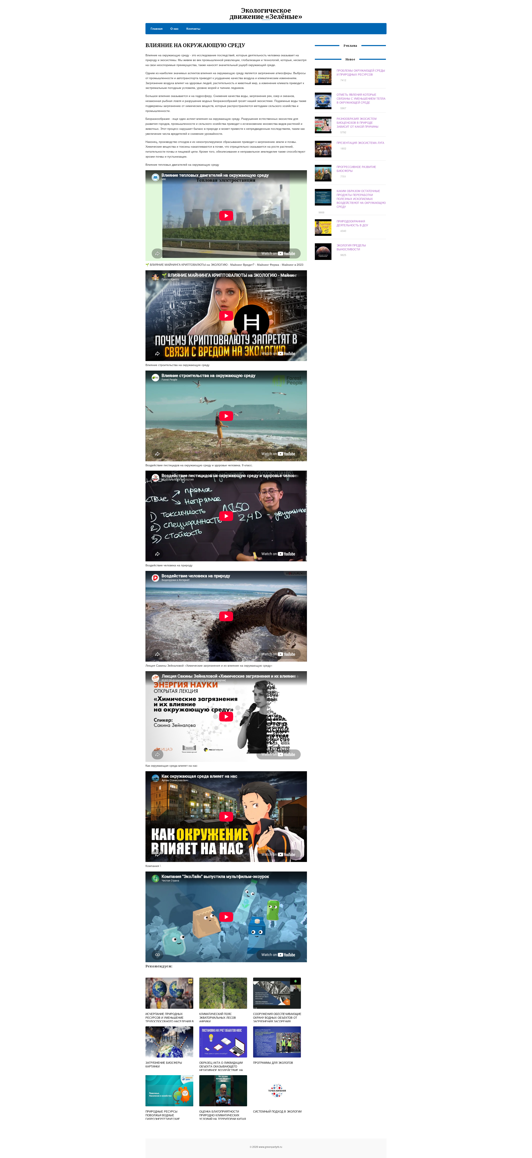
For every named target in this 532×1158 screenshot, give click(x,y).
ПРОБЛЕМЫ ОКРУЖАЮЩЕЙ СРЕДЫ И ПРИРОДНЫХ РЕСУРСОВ (361, 72)
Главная (157, 28)
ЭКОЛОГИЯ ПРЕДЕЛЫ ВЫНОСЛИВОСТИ (351, 247)
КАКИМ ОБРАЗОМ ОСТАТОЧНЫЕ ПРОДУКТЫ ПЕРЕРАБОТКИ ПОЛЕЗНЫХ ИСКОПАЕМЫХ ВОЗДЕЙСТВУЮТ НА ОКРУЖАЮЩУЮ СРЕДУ (361, 199)
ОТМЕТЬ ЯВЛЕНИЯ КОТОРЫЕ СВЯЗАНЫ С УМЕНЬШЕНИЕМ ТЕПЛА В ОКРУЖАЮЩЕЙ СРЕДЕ (361, 98)
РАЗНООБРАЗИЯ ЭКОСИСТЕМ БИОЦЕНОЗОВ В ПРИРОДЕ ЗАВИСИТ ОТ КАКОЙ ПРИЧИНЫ (357, 123)
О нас (174, 28)
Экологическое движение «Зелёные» (266, 13)
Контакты (193, 28)
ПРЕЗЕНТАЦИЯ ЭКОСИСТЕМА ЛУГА (360, 143)
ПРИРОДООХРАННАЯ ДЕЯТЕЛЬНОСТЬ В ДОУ (352, 223)
